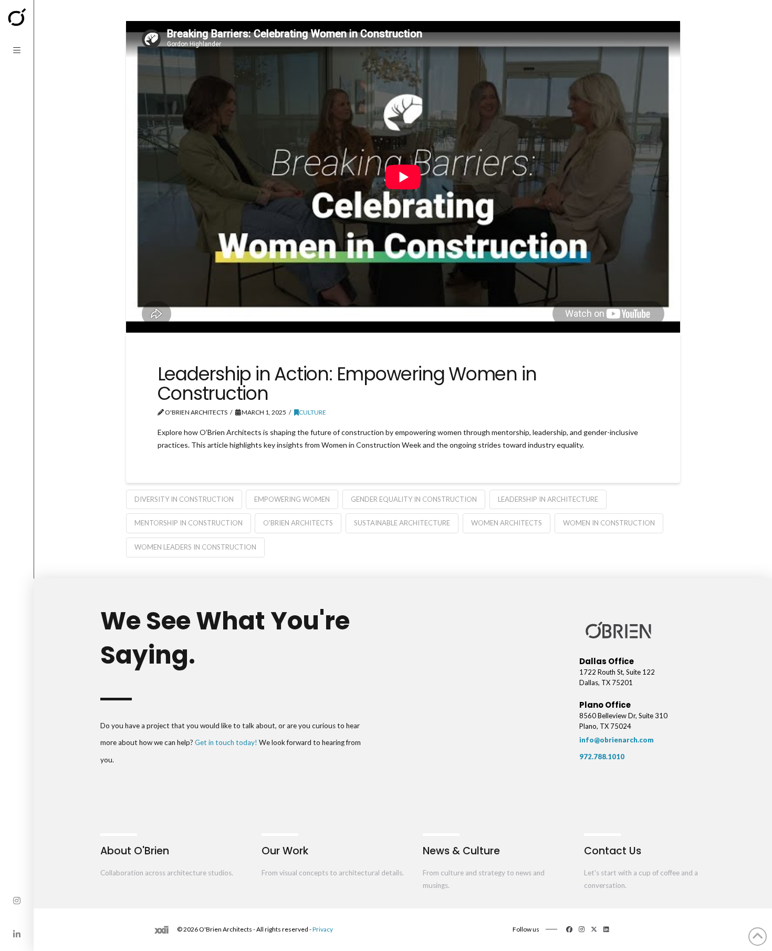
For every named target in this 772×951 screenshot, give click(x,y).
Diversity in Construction (184, 499)
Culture (312, 412)
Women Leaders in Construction (195, 547)
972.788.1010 (601, 756)
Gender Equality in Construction (414, 499)
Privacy (322, 929)
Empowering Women (292, 499)
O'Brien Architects (298, 523)
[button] (17, 50)
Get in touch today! (226, 742)
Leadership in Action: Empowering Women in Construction (347, 383)
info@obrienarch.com (616, 740)
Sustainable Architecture (402, 523)
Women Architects (506, 523)
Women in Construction (609, 523)
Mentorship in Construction (188, 523)
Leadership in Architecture (548, 499)
